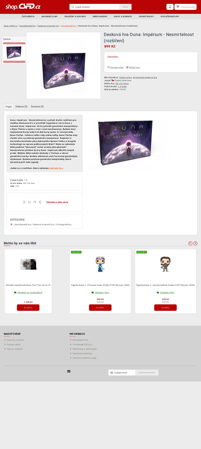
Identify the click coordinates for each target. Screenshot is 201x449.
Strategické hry (64, 224)
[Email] (69, 371)
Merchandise (100, 16)
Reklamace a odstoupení (85, 349)
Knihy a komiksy (123, 16)
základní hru (56, 168)
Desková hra (125, 77)
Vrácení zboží (13, 344)
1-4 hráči (122, 86)
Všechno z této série (57, 202)
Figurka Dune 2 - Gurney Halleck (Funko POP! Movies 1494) (165, 285)
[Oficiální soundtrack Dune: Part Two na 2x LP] (28, 264)
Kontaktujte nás (80, 340)
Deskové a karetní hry (43, 224)
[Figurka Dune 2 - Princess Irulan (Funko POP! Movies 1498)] (100, 264)
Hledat (125, 7)
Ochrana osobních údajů (85, 358)
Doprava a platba (15, 340)
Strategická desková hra (145, 77)
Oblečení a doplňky (75, 16)
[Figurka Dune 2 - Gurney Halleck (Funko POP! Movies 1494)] (165, 264)
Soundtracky (146, 16)
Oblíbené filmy (49, 16)
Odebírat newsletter (146, 372)
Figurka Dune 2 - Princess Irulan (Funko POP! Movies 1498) (100, 285)
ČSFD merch (28, 16)
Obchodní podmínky (82, 353)
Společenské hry (170, 16)
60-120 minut (122, 83)
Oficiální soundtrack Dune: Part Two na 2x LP (28, 285)
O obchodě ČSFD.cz (82, 344)
